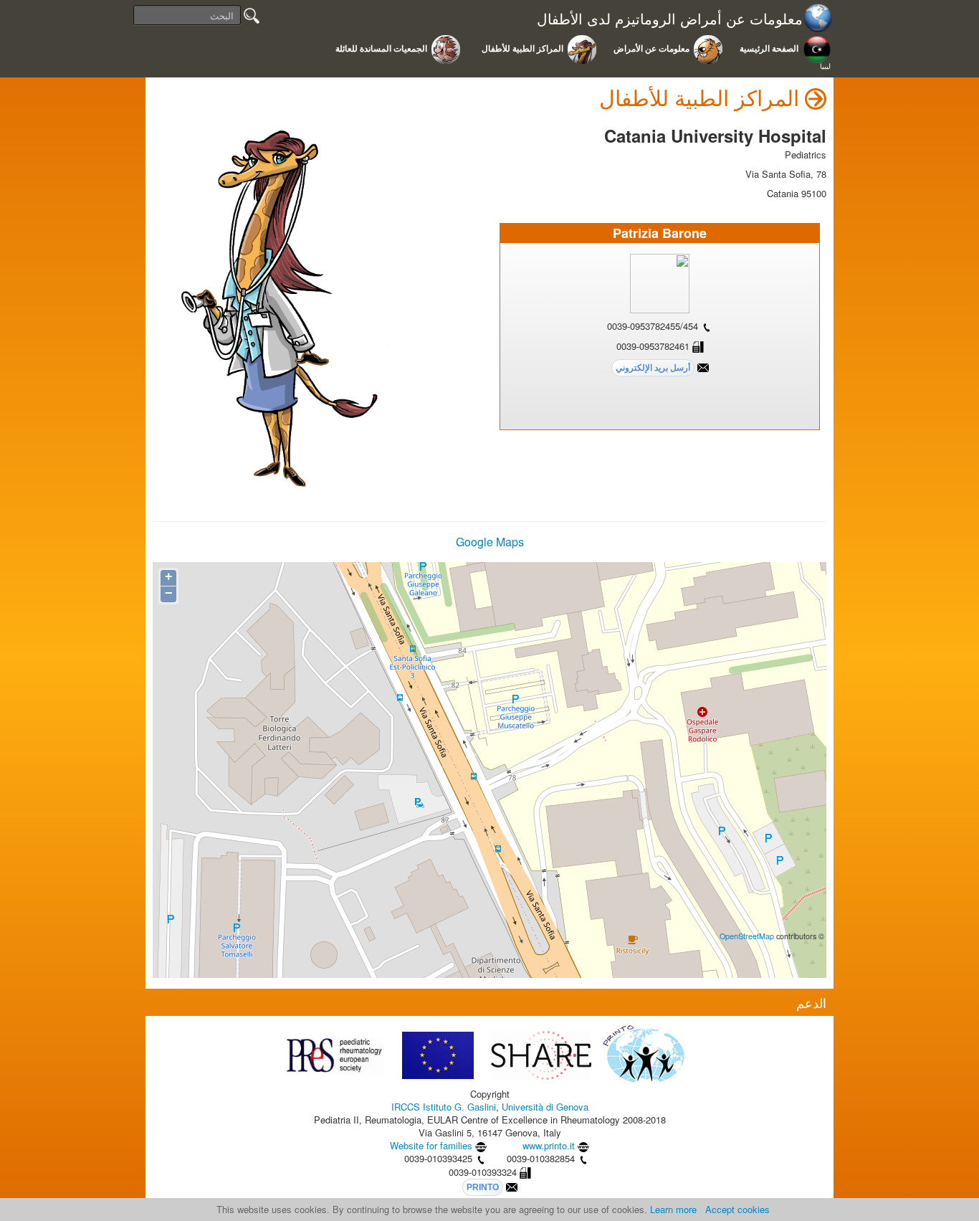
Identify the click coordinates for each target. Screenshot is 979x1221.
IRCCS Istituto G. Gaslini (443, 1106)
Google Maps (490, 541)
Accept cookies (737, 1209)
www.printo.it (548, 1145)
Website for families (431, 1145)
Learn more (673, 1209)
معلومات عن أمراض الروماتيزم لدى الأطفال (670, 19)
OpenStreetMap (747, 936)
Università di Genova (545, 1106)
